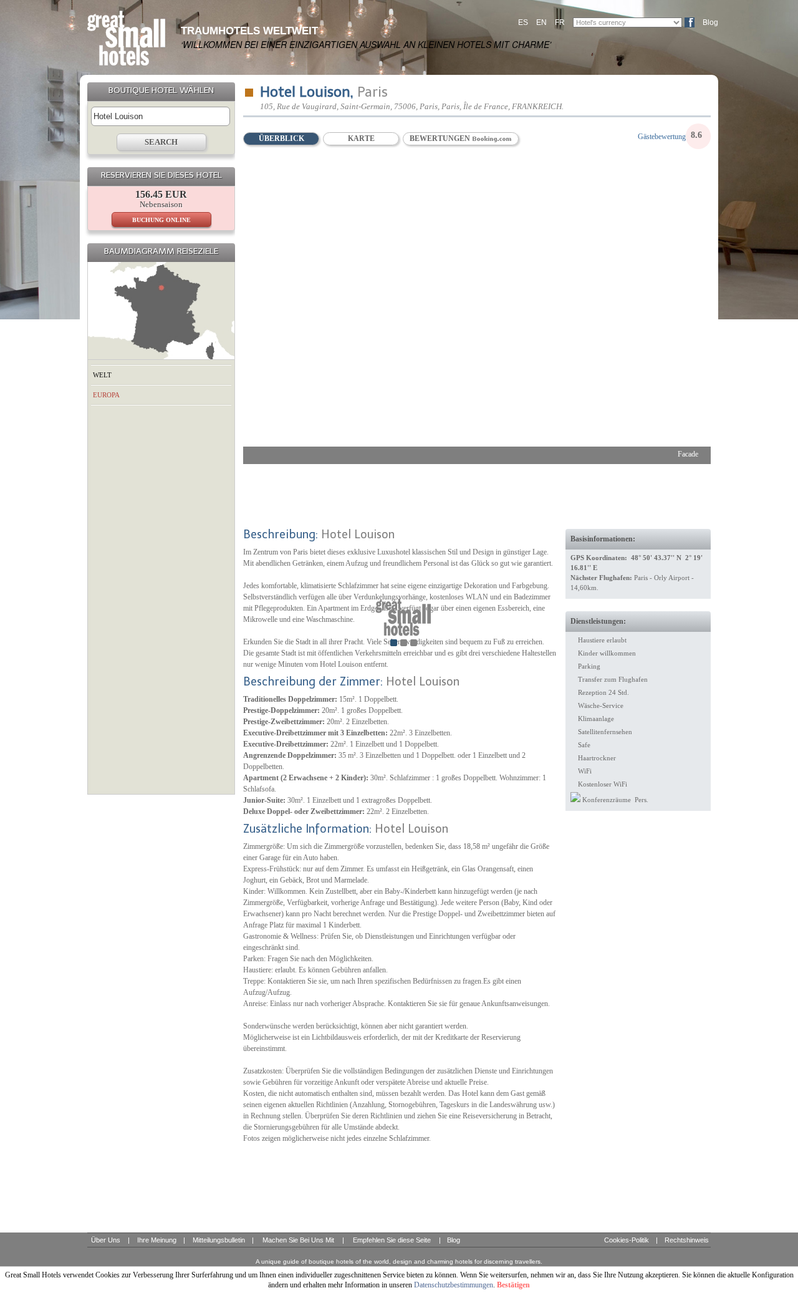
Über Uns (105, 1240)
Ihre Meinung (156, 1240)
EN (541, 22)
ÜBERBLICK (281, 138)
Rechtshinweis (687, 1240)
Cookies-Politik (626, 1240)
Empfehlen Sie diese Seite (392, 1240)
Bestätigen (513, 1285)
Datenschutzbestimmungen (453, 1285)
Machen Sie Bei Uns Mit (298, 1240)
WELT (102, 375)
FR (560, 22)
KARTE (361, 138)
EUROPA (106, 395)
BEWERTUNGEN (441, 138)
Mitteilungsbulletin (219, 1240)
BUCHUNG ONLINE (161, 219)
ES (523, 22)
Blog (710, 22)
